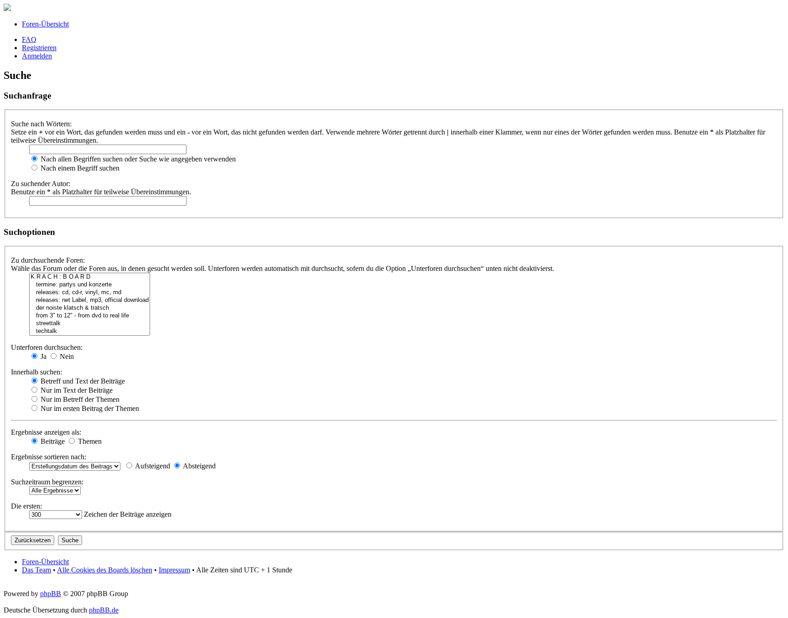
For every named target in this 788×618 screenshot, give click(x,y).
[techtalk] (90, 331)
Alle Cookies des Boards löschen (104, 570)
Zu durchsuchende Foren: (48, 260)
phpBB (50, 593)
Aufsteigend (152, 466)
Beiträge (52, 441)
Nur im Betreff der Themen (79, 399)
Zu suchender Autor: (40, 183)
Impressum (174, 570)
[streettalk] (90, 323)
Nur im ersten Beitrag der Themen (89, 408)
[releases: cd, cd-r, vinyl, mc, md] (90, 292)
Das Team (36, 570)
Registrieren (39, 48)
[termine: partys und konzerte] (90, 285)
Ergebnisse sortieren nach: (48, 457)
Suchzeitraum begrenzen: (47, 482)
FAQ (29, 39)
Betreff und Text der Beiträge (82, 381)
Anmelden (37, 56)
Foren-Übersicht (45, 24)
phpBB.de (104, 610)
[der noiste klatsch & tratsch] (90, 308)
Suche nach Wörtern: (41, 124)
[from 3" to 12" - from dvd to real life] (90, 316)
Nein (66, 356)
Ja (43, 356)
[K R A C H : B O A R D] (90, 277)
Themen (89, 441)
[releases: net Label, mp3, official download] (90, 300)
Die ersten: (26, 506)
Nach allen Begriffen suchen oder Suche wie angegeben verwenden (137, 159)
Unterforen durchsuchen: (47, 347)
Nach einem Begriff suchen (79, 168)
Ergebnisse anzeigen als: (46, 432)
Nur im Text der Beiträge (76, 390)
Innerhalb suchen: (36, 372)
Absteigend (198, 466)
